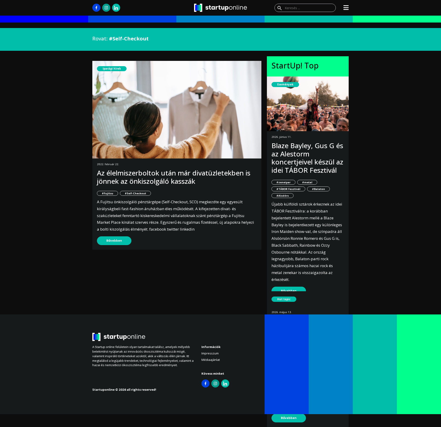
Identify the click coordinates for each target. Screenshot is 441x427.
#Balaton (318, 189)
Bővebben (114, 240)
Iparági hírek (112, 68)
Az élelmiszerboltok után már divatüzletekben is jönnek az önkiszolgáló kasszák (173, 177)
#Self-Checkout (135, 193)
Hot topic (284, 299)
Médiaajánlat (210, 360)
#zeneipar (283, 182)
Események (285, 84)
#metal (307, 182)
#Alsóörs (282, 195)
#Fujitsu (107, 193)
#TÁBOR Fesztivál (288, 189)
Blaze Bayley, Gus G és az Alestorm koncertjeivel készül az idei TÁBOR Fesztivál (307, 158)
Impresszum (210, 353)
